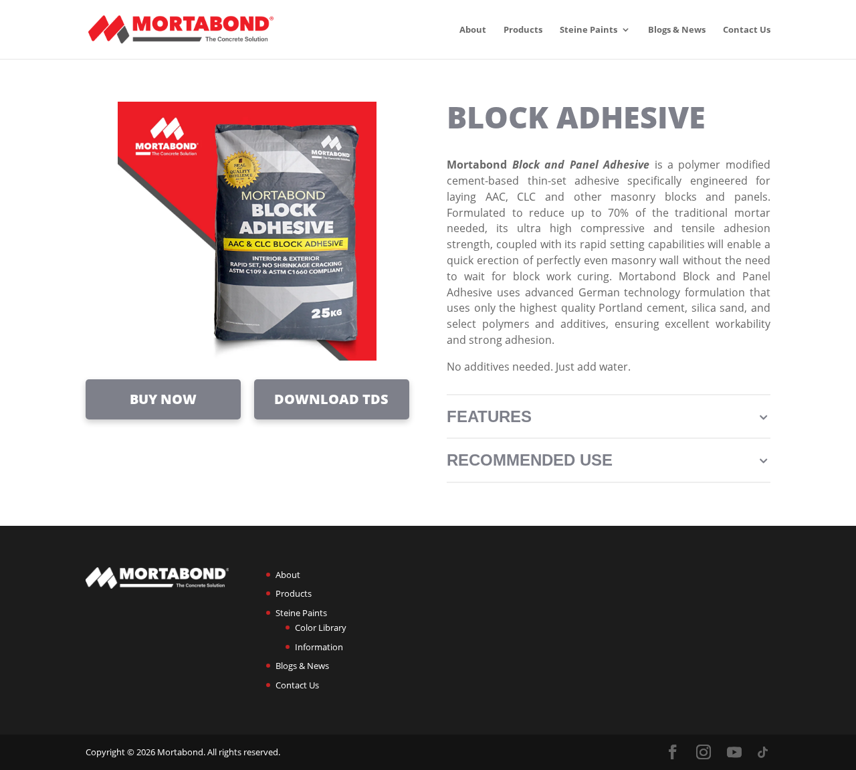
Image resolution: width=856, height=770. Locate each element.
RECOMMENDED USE (608, 460)
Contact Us (746, 30)
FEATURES (608, 416)
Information (319, 647)
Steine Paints (588, 30)
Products (523, 30)
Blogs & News (677, 30)
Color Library (320, 627)
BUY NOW (163, 399)
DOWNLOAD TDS (331, 399)
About (472, 30)
